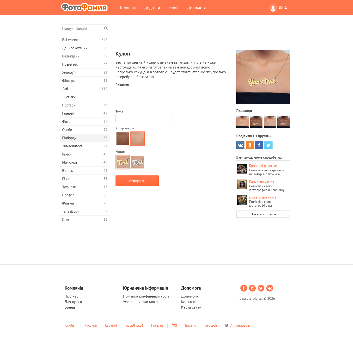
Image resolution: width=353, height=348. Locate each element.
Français (157, 325)
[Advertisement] (203, 35)
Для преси (73, 301)
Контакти (188, 301)
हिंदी (174, 325)
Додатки (152, 7)
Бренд (70, 307)
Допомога (196, 7)
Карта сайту (191, 307)
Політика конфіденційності (146, 296)
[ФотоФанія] (85, 7)
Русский (91, 325)
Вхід (283, 7)
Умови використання (140, 301)
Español (111, 325)
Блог (173, 7)
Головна (127, 7)
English (70, 325)
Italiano (190, 325)
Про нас (71, 296)
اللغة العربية (134, 325)
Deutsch (210, 325)
